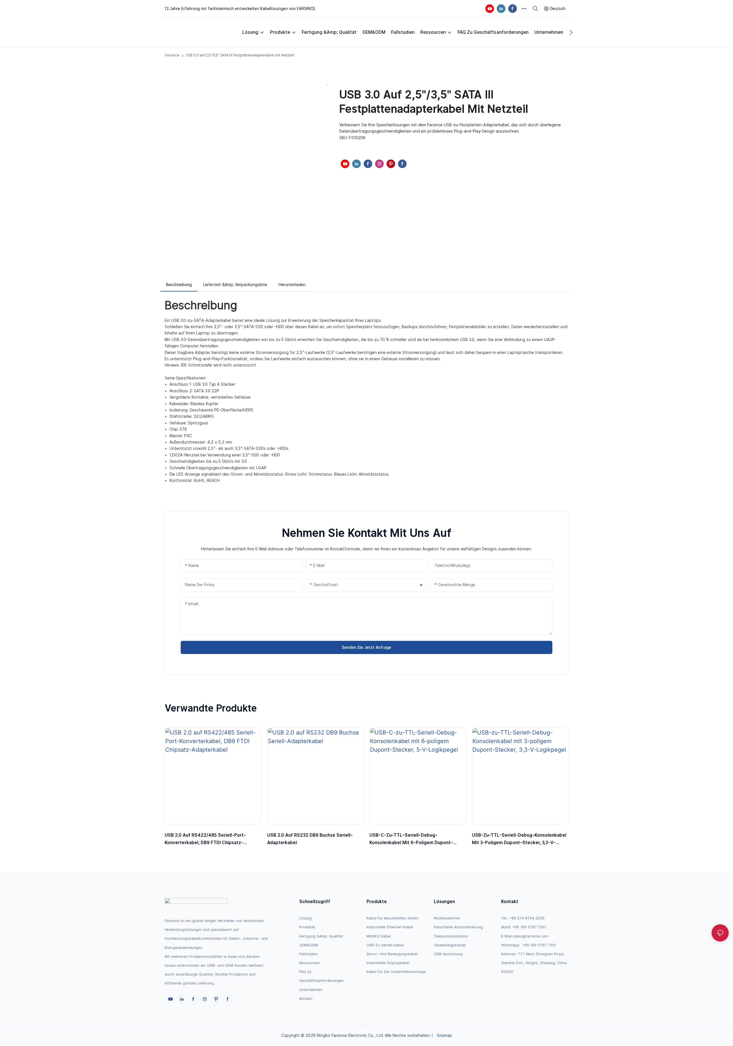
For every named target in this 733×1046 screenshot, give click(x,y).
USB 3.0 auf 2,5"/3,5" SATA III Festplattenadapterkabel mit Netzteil (240, 55)
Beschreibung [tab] (179, 284)
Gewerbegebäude (450, 945)
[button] (571, 32)
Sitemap (444, 1035)
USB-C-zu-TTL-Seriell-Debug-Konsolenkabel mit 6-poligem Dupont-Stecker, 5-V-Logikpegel (411, 839)
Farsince (172, 55)
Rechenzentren (447, 918)
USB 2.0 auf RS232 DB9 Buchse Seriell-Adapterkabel (310, 838)
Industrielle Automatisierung (458, 927)
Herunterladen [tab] (292, 284)
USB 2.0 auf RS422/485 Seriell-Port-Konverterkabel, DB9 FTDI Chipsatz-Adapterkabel (205, 839)
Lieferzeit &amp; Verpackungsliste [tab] (235, 284)
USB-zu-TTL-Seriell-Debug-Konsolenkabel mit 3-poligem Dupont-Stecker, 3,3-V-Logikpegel (519, 839)
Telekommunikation (451, 936)
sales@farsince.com (530, 936)
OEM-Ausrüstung (448, 954)
